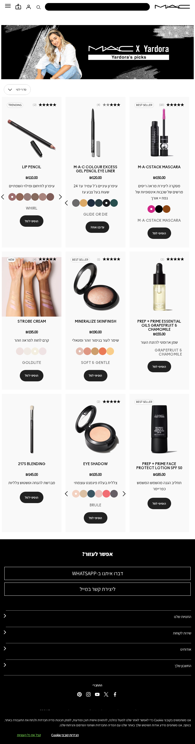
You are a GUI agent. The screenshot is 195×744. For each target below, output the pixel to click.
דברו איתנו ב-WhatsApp (97, 573)
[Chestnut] (50, 197)
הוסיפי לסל (159, 233)
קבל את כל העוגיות (29, 735)
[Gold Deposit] (102, 351)
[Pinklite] (20, 351)
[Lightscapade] (95, 351)
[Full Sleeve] (83, 203)
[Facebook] (115, 694)
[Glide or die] (106, 203)
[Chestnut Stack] (166, 209)
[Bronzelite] (27, 351)
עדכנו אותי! (97, 227)
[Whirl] (12, 197)
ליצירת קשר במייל (98, 589)
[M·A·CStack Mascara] (151, 209)
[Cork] (35, 197)
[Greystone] (114, 494)
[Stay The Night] (91, 203)
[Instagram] (88, 694)
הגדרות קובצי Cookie (64, 735)
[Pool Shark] (114, 203)
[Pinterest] (79, 694)
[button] (8, 6)
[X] (106, 694)
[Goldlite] (35, 351)
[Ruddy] (106, 494)
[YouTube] (97, 694)
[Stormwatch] (91, 494)
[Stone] (27, 197)
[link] (159, 132)
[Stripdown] (42, 197)
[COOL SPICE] (20, 197)
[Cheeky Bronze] (87, 351)
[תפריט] (8, 6)
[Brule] (76, 494)
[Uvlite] (42, 351)
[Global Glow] (110, 351)
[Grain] (99, 494)
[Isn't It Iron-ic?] (76, 203)
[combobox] (17, 90)
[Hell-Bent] (99, 203)
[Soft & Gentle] (80, 351)
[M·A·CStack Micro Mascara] (159, 209)
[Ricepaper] (83, 494)
